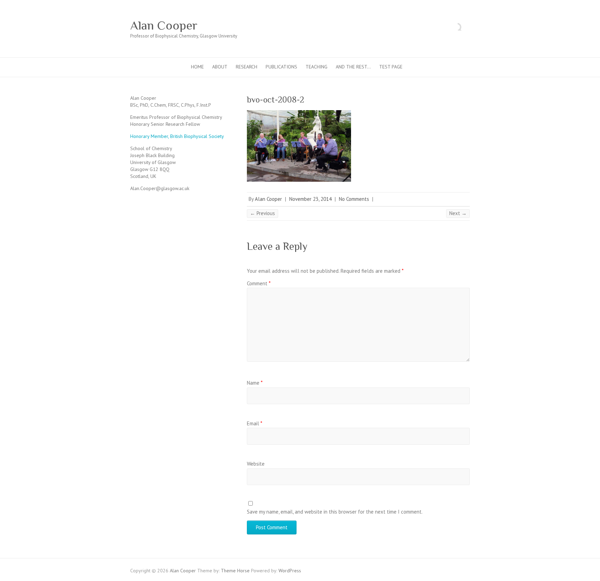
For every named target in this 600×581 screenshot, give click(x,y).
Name (254, 382)
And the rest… (353, 67)
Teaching (316, 67)
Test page (390, 67)
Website (256, 463)
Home (197, 67)
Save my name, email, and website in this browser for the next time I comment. (335, 511)
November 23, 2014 (310, 199)
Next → (458, 213)
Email (254, 423)
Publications (281, 67)
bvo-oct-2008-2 (275, 99)
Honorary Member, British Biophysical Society (177, 136)
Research (246, 67)
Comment (258, 283)
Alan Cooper (164, 25)
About (219, 67)
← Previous (262, 213)
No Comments (354, 199)
